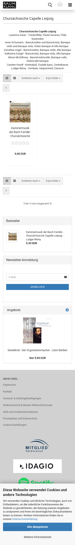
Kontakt (7, 391)
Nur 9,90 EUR (37, 358)
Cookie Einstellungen (15, 424)
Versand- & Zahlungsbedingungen (22, 398)
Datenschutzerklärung (24, 518)
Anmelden (37, 287)
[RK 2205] (37, 330)
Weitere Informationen (37, 537)
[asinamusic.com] (8, 5)
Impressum (9, 384)
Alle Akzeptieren (37, 526)
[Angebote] (67, 310)
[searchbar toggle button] (50, 5)
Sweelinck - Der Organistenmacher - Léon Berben (37, 350)
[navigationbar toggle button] (70, 5)
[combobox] (31, 78)
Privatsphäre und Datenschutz (20, 418)
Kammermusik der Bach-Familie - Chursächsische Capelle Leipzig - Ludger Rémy (20, 132)
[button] (7, 78)
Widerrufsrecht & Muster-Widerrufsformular (27, 405)
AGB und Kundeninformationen (20, 411)
